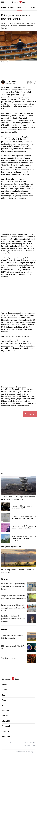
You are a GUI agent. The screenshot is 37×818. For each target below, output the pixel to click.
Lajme (3, 7)
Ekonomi (5, 731)
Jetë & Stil (6, 721)
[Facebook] (27, 82)
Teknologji (6, 726)
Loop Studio (30, 751)
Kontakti (4, 746)
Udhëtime (6, 736)
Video (4, 700)
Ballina (4, 684)
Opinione (5, 710)
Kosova (19, 7)
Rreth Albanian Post (7, 743)
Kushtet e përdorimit (29, 742)
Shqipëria (11, 8)
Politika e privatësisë (29, 745)
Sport (4, 695)
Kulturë (5, 716)
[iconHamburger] (2, 2)
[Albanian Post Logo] (18, 2)
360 (3, 705)
